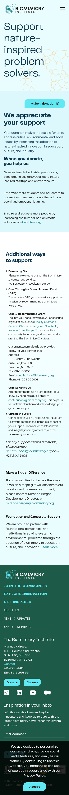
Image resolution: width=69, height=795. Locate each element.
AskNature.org (31, 222)
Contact (9, 664)
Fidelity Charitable (45, 322)
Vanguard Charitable (45, 326)
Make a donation (48, 103)
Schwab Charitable (20, 326)
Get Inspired (17, 602)
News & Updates (17, 618)
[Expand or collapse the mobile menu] (61, 10)
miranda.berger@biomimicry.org (30, 503)
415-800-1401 (14, 668)
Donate (12, 682)
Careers (32, 682)
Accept (34, 787)
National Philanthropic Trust (25, 330)
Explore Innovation (25, 594)
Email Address (15, 734)
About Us (11, 610)
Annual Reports (17, 627)
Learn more (49, 547)
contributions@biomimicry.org (35, 376)
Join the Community (26, 586)
